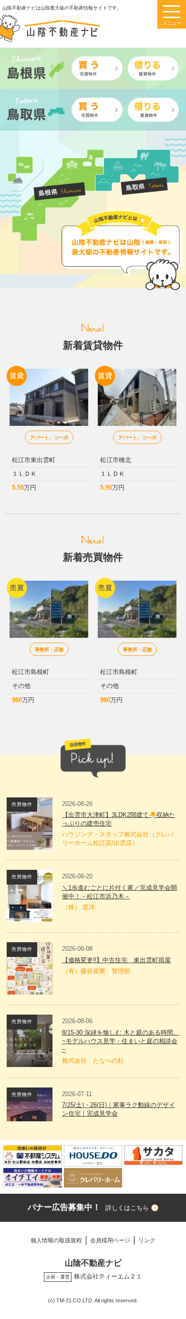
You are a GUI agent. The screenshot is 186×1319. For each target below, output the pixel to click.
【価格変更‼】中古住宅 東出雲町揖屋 (116, 960)
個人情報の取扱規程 (56, 1240)
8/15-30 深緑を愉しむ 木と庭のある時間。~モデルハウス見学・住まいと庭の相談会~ (120, 1041)
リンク (146, 1240)
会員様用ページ (110, 1240)
